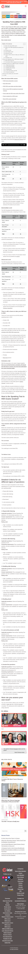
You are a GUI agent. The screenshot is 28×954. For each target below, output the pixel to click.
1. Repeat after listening (9, 65)
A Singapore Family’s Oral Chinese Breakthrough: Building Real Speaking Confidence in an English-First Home (13, 850)
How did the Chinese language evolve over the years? (14, 749)
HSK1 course (7, 918)
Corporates (7, 914)
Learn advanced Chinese (7, 930)
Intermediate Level (9, 51)
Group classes (7, 908)
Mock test (5, 357)
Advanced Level (8, 53)
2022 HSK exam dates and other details (12, 86)
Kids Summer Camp (7, 912)
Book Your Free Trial (7, 900)
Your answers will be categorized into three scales (14, 62)
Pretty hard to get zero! (9, 60)
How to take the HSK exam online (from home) (13, 93)
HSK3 (12, 28)
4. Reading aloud (8, 69)
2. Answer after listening (9, 66)
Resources (20, 879)
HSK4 (16, 28)
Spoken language (7, 932)
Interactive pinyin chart (7, 940)
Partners (20, 885)
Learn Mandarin (20, 875)
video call (9, 704)
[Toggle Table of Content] (23, 44)
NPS (20, 891)
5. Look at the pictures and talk (11, 70)
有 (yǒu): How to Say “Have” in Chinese (10, 838)
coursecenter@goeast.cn (20, 900)
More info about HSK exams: (11, 45)
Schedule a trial (8, 57)
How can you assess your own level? (10, 73)
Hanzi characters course (7, 922)
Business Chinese (7, 934)
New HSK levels (7, 83)
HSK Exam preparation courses (10, 80)
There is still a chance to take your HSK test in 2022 (14, 55)
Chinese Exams (4, 777)
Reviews (20, 883)
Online (7, 902)
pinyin (18, 201)
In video (4, 75)
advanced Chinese (18, 139)
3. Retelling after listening (10, 67)
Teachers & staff (20, 893)
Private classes (7, 906)
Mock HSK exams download (9, 98)
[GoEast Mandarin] (5, 6)
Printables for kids (7, 938)
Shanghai (7, 904)
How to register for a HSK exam (10, 96)
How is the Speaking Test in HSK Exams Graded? (13, 59)
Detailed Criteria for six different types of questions (13, 63)
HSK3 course (7, 924)
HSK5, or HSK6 (22, 28)
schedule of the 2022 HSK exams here (10, 332)
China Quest (20, 881)
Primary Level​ (8, 50)
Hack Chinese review (19, 752)
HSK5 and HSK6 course (7, 928)
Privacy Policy (20, 895)
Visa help (20, 887)
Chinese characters (7, 308)
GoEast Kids (7, 942)
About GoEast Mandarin (20, 871)
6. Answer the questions (9, 72)
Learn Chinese (20, 877)
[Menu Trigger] (26, 6)
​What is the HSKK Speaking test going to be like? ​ (14, 48)
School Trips (20, 889)
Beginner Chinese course (7, 916)
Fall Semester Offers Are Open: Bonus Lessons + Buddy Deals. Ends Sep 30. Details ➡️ (14, 2)
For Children (7, 910)
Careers (20, 873)
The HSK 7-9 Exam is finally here (10, 821)
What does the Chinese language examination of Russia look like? (10, 801)
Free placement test (7, 936)
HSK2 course (7, 920)
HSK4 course (7, 926)
